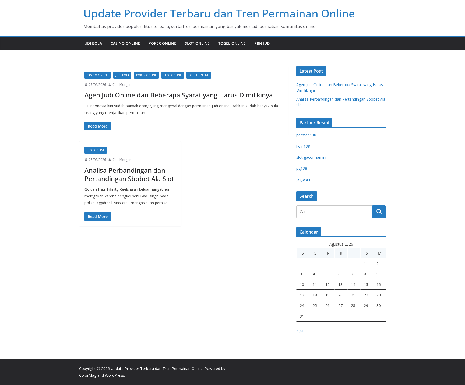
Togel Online (232, 43)
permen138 (306, 134)
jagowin (303, 179)
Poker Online (162, 43)
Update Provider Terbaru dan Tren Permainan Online (219, 13)
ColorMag (87, 375)
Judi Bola (92, 43)
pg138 (301, 168)
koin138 (303, 146)
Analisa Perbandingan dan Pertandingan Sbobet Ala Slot (129, 174)
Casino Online (125, 43)
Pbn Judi (262, 43)
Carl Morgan (121, 84)
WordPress (114, 375)
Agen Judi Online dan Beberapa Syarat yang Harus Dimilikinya (178, 94)
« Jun (300, 330)
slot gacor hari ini (311, 157)
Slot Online (197, 43)
